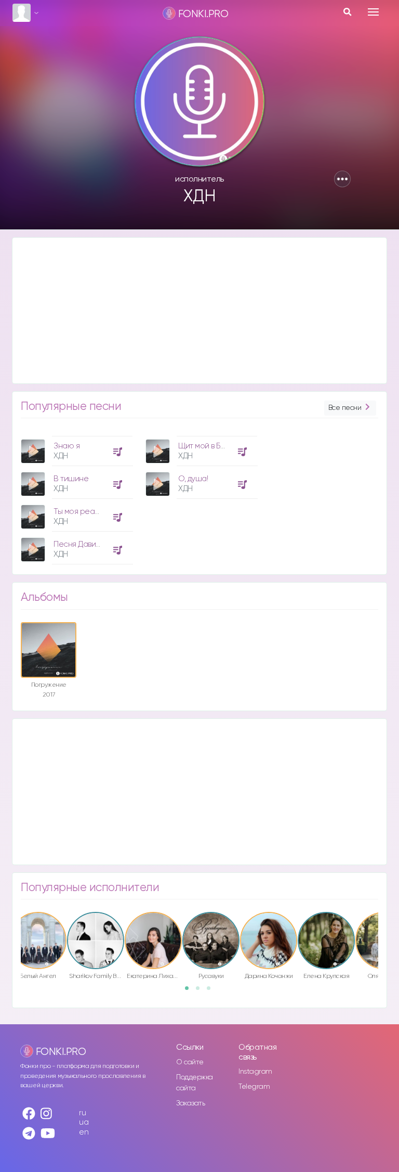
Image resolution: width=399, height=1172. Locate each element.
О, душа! (193, 479)
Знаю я (66, 446)
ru (82, 1113)
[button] (342, 179)
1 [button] (190, 991)
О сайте (190, 1062)
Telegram (254, 1086)
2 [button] (201, 991)
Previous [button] (15, 933)
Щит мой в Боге (205, 446)
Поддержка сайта (194, 1083)
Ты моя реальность (88, 512)
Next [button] (383, 933)
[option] (75, 496)
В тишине (71, 479)
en (83, 1132)
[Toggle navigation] (373, 12)
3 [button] (212, 991)
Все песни (345, 407)
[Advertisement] (199, 310)
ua (83, 1122)
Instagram (255, 1071)
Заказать (190, 1103)
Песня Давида (79, 544)
